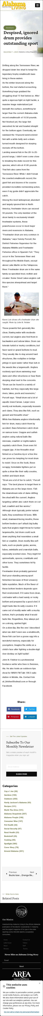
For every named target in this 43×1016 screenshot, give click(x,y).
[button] (14, 709)
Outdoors (10, 27)
